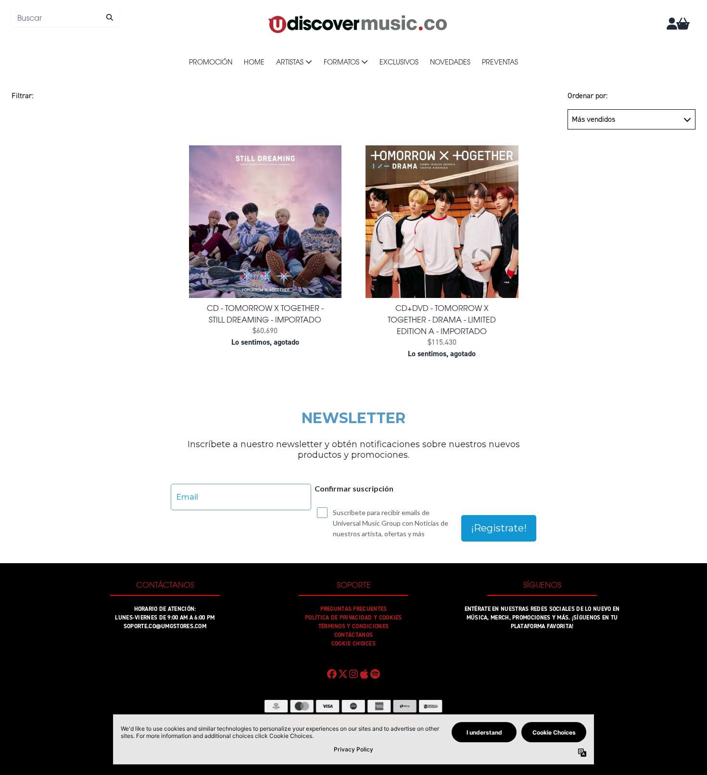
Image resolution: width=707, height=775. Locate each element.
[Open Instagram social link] (353, 674)
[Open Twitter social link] (342, 674)
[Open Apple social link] (364, 674)
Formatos (341, 61)
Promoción (210, 61)
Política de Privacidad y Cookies (353, 617)
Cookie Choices (353, 643)
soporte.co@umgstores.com (165, 626)
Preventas (500, 61)
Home (254, 61)
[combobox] (65, 17)
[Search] (109, 17)
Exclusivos (398, 61)
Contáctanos (353, 635)
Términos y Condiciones (353, 626)
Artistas (289, 61)
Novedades (450, 61)
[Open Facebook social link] (332, 674)
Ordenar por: (587, 95)
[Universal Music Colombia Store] (357, 23)
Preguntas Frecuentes (353, 609)
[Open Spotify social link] (375, 674)
